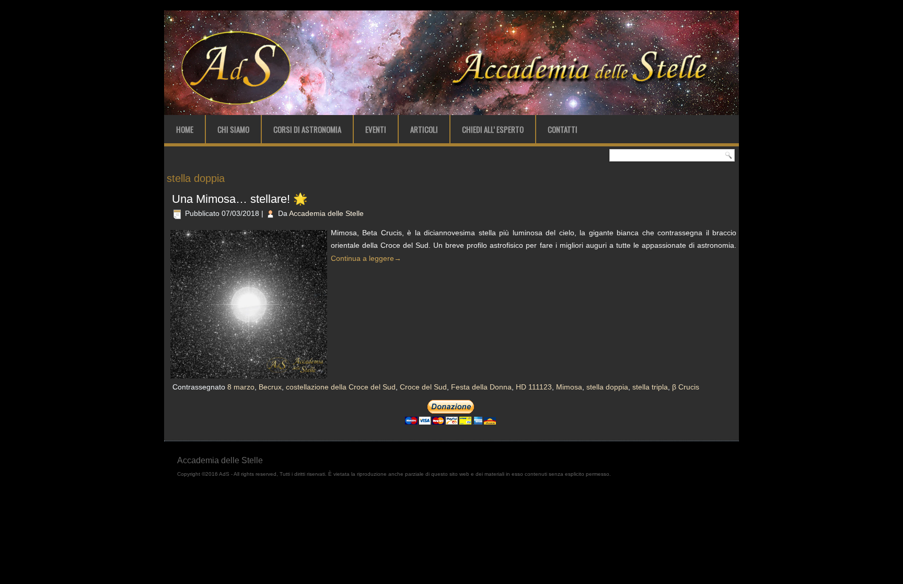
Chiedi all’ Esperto (493, 129)
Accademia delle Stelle (326, 213)
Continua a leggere (366, 258)
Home (184, 129)
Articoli (424, 129)
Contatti (562, 129)
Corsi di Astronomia (307, 129)
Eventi (375, 129)
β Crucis (685, 387)
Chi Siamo (233, 129)
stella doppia (607, 387)
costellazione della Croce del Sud (341, 387)
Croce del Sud (423, 387)
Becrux (270, 387)
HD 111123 (534, 387)
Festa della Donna (481, 387)
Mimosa (569, 387)
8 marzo (240, 387)
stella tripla (650, 387)
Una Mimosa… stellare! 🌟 (239, 198)
